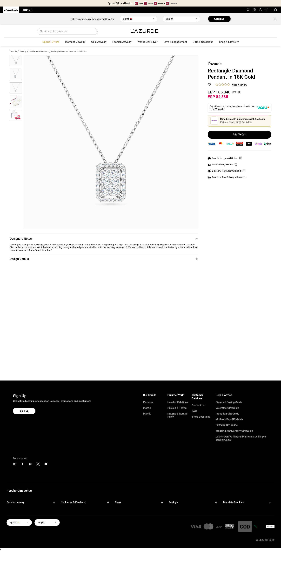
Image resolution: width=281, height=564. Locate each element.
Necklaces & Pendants (38, 51)
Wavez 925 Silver (147, 41)
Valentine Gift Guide (227, 407)
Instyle (147, 407)
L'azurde (13, 51)
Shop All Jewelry (229, 41)
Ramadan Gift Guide (227, 413)
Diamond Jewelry (75, 41)
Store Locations (201, 416)
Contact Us (198, 405)
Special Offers (50, 41)
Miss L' (147, 413)
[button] (104, 238)
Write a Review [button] (239, 85)
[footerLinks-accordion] (32, 502)
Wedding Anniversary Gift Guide (234, 430)
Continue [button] (219, 18)
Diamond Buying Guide (229, 402)
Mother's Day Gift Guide (229, 419)
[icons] (14, 464)
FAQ (194, 411)
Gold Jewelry (99, 41)
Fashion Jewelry (122, 41)
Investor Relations (177, 402)
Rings (118, 502)
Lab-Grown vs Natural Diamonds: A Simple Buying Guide (241, 438)
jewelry (23, 51)
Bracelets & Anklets (234, 502)
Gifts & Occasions (203, 41)
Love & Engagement (175, 41)
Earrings (173, 502)
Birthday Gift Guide (227, 425)
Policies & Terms (177, 407)
